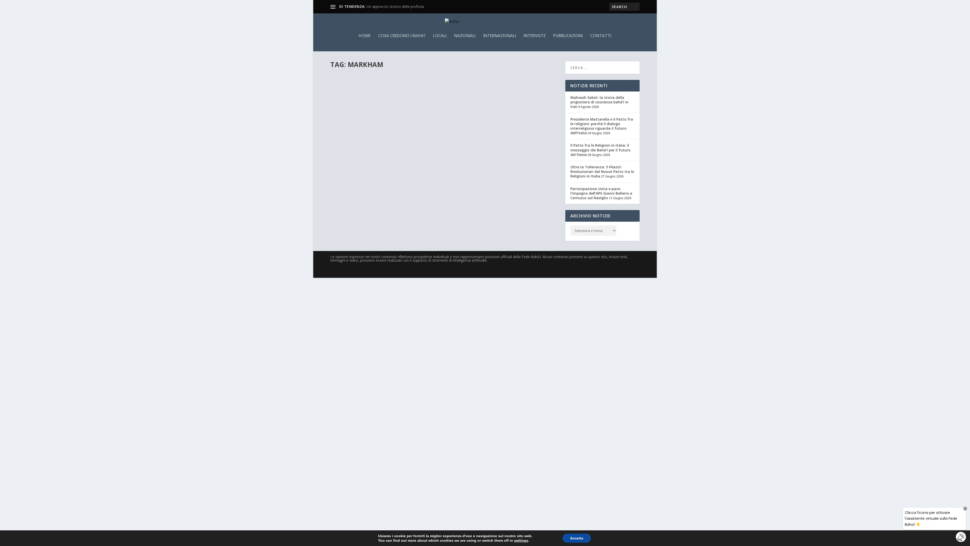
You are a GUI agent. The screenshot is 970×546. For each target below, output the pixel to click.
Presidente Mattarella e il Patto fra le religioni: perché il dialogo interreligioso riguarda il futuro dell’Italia (601, 126)
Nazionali (465, 36)
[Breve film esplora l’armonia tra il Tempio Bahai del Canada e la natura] (412, 75)
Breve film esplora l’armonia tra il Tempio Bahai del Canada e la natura (412, 85)
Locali (440, 36)
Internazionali (499, 36)
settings (521, 540)
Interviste (535, 36)
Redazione (346, 93)
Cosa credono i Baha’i (401, 36)
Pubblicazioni (568, 36)
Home (365, 36)
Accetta (576, 538)
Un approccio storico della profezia (395, 6)
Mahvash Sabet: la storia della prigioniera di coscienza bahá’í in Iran (599, 102)
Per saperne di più (355, 113)
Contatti (600, 36)
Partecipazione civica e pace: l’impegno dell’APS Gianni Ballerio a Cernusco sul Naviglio (601, 193)
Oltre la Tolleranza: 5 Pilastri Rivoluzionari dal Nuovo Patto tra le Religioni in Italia (602, 171)
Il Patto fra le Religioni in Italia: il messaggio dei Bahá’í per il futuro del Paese (600, 150)
